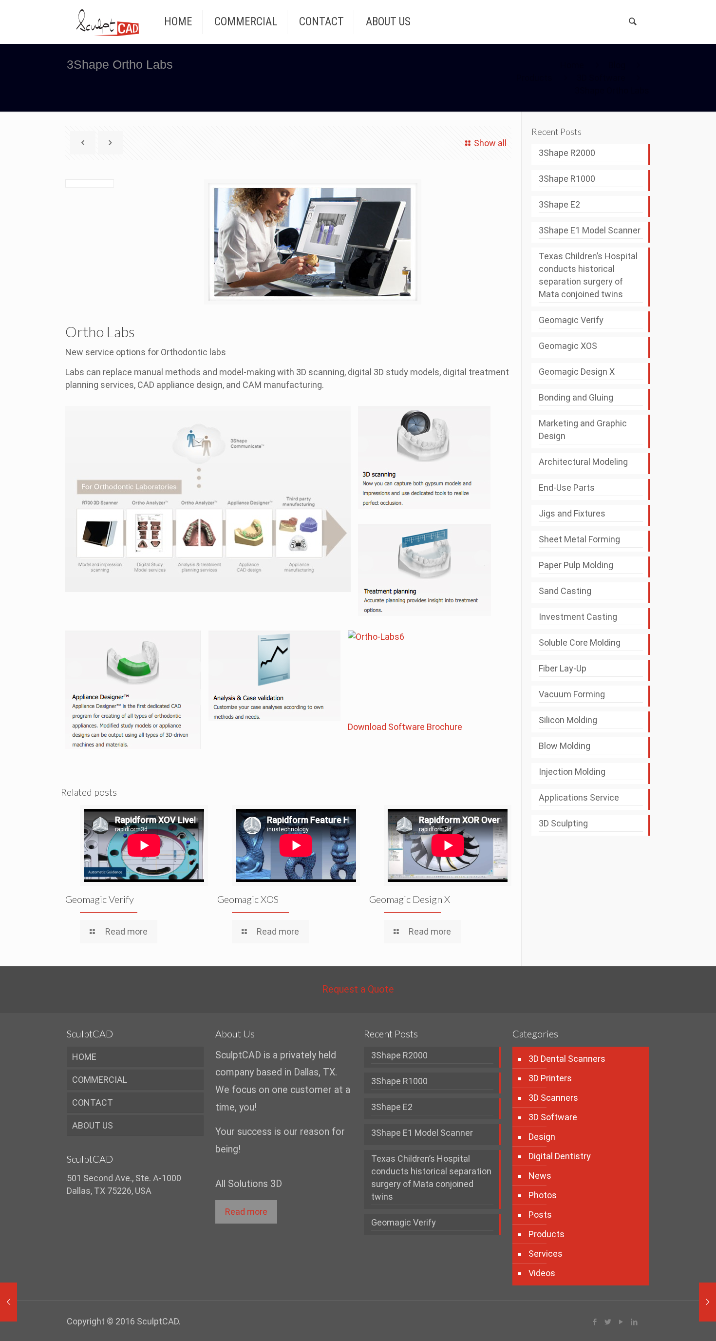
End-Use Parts (567, 487)
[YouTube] (621, 1322)
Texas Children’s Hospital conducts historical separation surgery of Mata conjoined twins (588, 275)
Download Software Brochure (405, 727)
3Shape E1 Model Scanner (590, 230)
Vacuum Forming (572, 694)
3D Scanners (553, 1097)
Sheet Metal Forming (579, 539)
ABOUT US (92, 1125)
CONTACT (92, 1102)
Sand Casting (565, 591)
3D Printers (550, 1078)
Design (541, 1136)
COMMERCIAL (99, 1079)
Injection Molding (572, 771)
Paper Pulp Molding (576, 565)
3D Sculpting (563, 823)
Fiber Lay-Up (562, 668)
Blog (616, 65)
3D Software (601, 78)
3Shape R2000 (567, 153)
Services (545, 1253)
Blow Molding (564, 746)
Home (572, 65)
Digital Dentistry (559, 1156)
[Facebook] (595, 1322)
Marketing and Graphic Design (583, 429)
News (539, 1175)
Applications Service (579, 797)
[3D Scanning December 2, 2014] (688, 1302)
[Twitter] (608, 1322)
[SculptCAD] (107, 22)
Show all (490, 143)
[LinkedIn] (634, 1322)
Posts (540, 1214)
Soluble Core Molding (580, 642)
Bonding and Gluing (576, 397)
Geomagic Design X (409, 899)
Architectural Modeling (583, 462)
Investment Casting (578, 617)
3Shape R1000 (567, 178)
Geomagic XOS (248, 899)
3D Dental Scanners (566, 1059)
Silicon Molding (568, 720)
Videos (541, 1273)
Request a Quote (358, 989)
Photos (542, 1195)
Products (534, 78)
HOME (84, 1057)
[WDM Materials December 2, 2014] (28, 1302)
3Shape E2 (559, 204)
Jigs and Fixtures (572, 513)
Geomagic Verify (99, 899)
